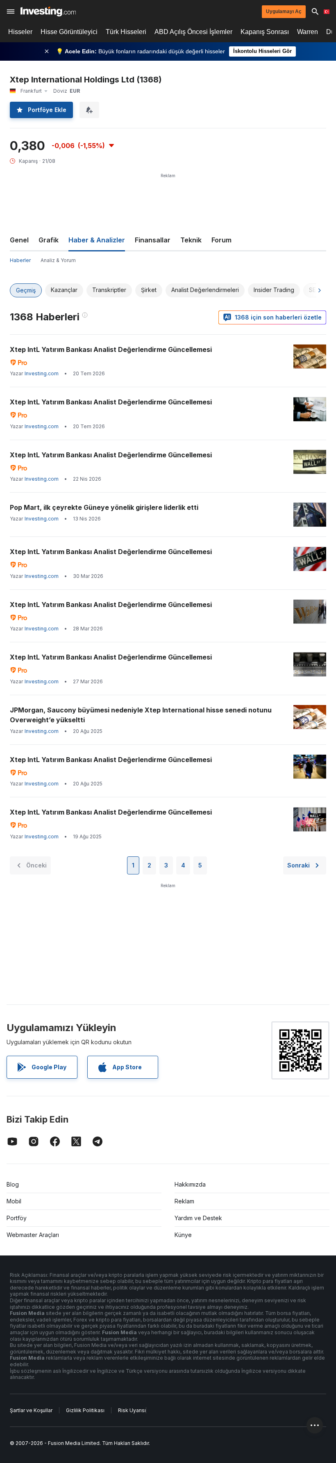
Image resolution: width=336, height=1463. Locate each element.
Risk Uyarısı (132, 1410)
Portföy (17, 1217)
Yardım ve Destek (198, 1217)
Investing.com (42, 373)
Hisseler (20, 31)
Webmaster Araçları (33, 1234)
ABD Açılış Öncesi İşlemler (193, 31)
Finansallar (152, 240)
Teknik (191, 240)
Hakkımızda (190, 1184)
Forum (221, 240)
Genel (19, 240)
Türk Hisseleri (126, 31)
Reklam (184, 1201)
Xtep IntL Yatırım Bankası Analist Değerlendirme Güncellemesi (111, 349)
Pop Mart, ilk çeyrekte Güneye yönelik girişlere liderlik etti (104, 507)
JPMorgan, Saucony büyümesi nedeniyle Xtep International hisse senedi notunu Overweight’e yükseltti (141, 715)
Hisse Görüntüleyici (69, 31)
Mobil (14, 1201)
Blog (13, 1184)
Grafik (49, 240)
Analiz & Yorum (58, 260)
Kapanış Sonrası (265, 31)
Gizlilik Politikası (85, 1410)
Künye (183, 1234)
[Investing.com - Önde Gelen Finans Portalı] (48, 11)
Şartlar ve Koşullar (31, 1410)
